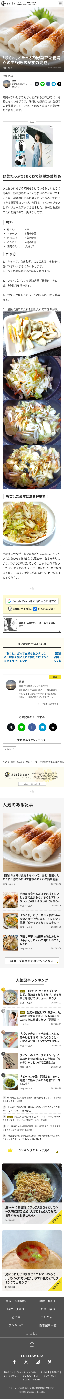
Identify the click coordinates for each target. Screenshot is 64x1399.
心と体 (16, 1317)
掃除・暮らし (48, 1301)
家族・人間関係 (16, 1301)
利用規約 (55, 1372)
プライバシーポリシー (32, 1375)
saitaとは (32, 1333)
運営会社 (26, 1379)
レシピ (10, 749)
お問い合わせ (7, 1372)
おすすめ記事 (44, 1372)
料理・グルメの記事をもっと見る (32, 961)
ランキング (16, 1325)
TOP (5, 762)
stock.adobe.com (54, 67)
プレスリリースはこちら (26, 1372)
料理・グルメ (16, 762)
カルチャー (48, 1317)
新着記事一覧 (48, 1325)
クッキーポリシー (51, 1375)
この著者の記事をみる (49, 703)
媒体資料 (36, 1379)
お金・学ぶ (48, 1309)
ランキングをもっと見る (34, 1150)
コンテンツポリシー (12, 1375)
